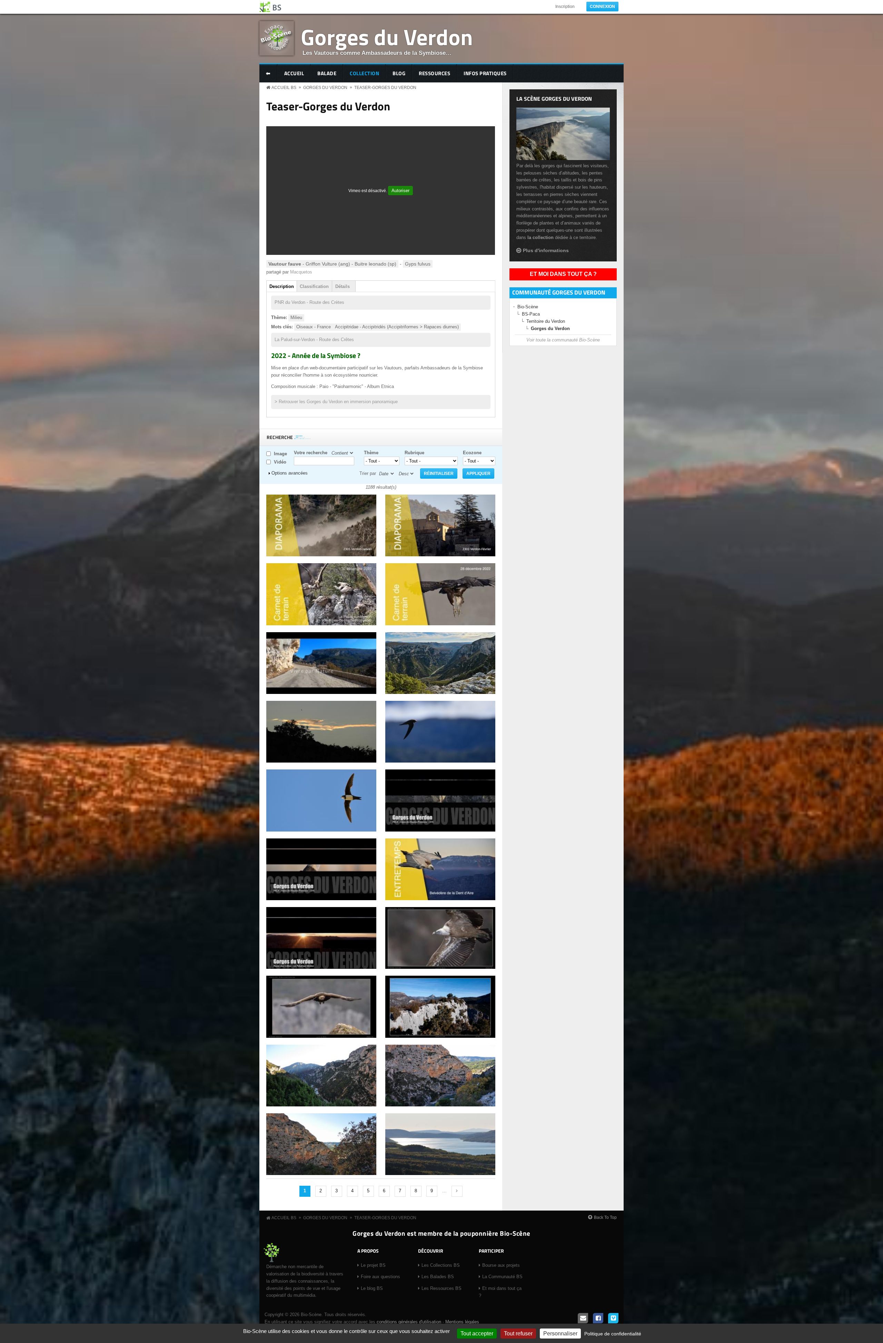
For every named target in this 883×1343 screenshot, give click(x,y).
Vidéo (280, 462)
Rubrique (414, 452)
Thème (371, 452)
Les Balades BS (437, 1276)
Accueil (294, 73)
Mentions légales (462, 1321)
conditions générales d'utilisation (409, 1321)
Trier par (367, 473)
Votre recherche (310, 452)
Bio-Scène (527, 306)
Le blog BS (372, 1288)
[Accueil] (270, 7)
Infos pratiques (485, 73)
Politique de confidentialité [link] (612, 1333)
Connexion (602, 6)
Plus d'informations (546, 250)
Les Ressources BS (441, 1288)
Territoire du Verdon (545, 321)
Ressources (434, 73)
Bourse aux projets (501, 1265)
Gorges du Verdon (387, 37)
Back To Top (605, 1217)
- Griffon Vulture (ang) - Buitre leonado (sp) (332, 264)
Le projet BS (373, 1265)
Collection (364, 73)
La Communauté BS (502, 1276)
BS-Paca (531, 314)
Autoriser (400, 190)
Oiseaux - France (313, 326)
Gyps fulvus (417, 264)
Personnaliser (560, 1333)
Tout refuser (518, 1333)
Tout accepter (476, 1333)
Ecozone (472, 452)
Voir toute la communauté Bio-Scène (563, 339)
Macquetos (301, 272)
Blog (399, 73)
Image (280, 453)
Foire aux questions (380, 1276)
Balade (326, 73)
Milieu (296, 317)
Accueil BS (283, 87)
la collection (540, 237)
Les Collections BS (440, 1265)
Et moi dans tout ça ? (563, 274)
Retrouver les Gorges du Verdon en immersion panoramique (338, 401)
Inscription (565, 6)
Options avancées (289, 473)
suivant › (457, 1191)
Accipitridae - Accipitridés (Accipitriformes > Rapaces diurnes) (397, 326)
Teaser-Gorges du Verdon (385, 87)
